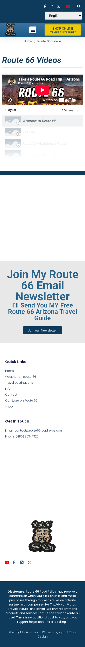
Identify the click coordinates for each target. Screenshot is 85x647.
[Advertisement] (42, 217)
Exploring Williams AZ (39, 155)
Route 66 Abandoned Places (44, 143)
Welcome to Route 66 (39, 121)
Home (28, 41)
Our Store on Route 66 (21, 400)
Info (8, 389)
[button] (79, 6)
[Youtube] (7, 562)
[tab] (42, 121)
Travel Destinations (19, 383)
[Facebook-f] (14, 562)
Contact (11, 395)
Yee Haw (29, 132)
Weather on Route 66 (20, 377)
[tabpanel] (42, 90)
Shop (9, 406)
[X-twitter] (29, 562)
